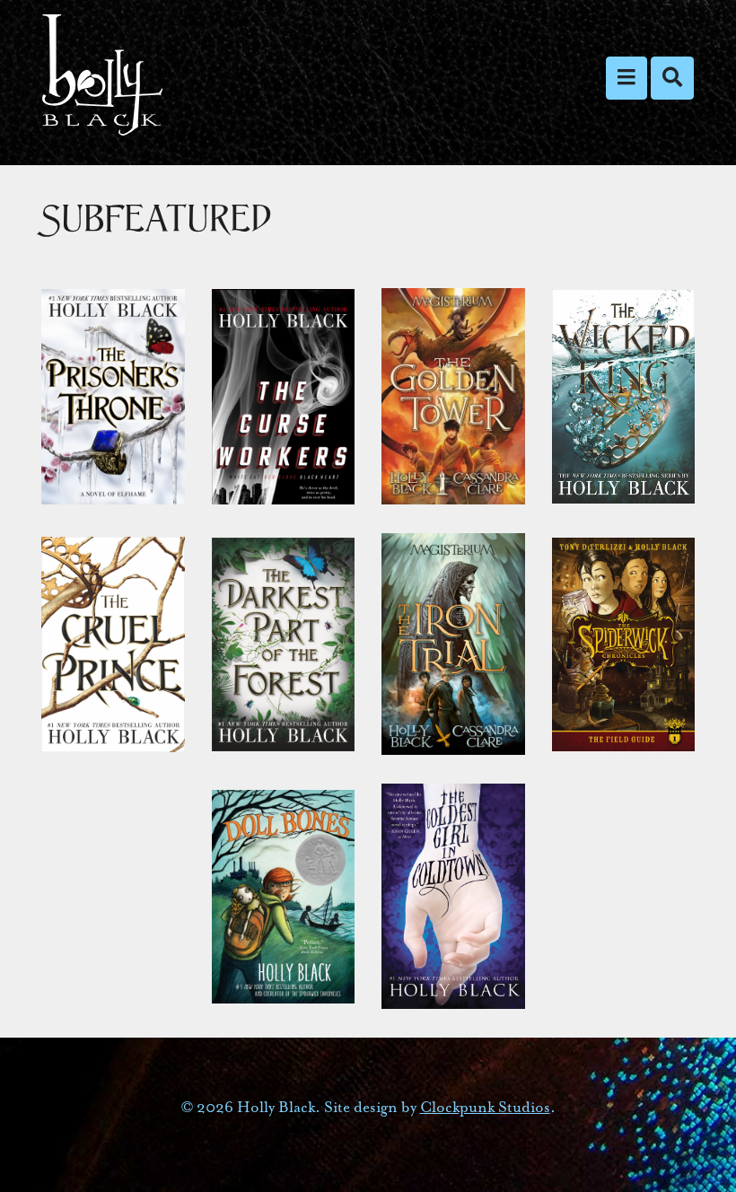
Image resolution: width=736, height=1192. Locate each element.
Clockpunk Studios (485, 1107)
